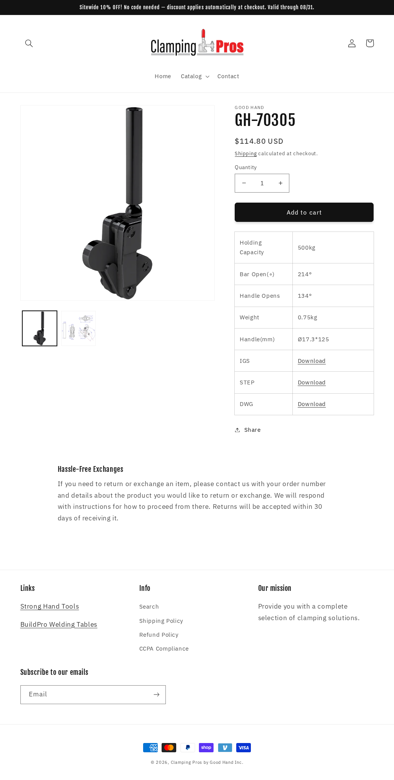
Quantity (246, 167)
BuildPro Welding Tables (59, 624)
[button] (29, 43)
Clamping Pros (186, 762)
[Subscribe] (156, 694)
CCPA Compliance (164, 648)
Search (149, 606)
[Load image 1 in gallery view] (39, 328)
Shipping (246, 153)
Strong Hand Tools (49, 606)
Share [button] (252, 429)
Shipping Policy (161, 620)
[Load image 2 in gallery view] (78, 328)
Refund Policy (159, 634)
